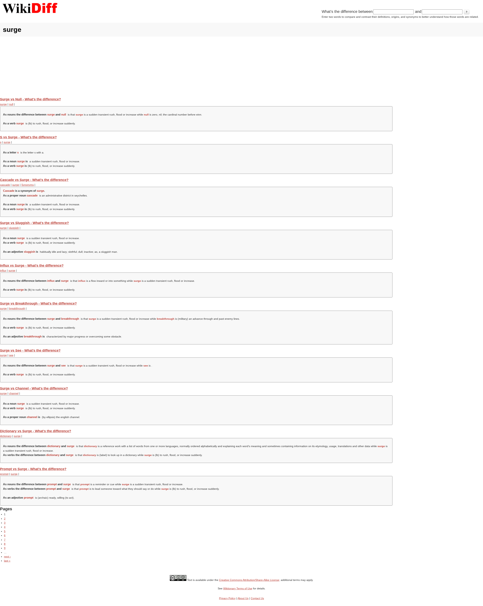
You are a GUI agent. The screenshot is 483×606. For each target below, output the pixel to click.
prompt (4, 473)
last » (7, 560)
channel (13, 393)
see (11, 355)
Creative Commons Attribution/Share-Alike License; (249, 579)
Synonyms (27, 184)
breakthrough (17, 308)
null (11, 104)
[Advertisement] (241, 66)
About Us (243, 598)
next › (7, 556)
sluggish (14, 227)
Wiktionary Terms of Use (237, 588)
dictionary (6, 435)
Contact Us (257, 598)
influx (3, 270)
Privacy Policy (227, 598)
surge (3, 104)
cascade (5, 184)
